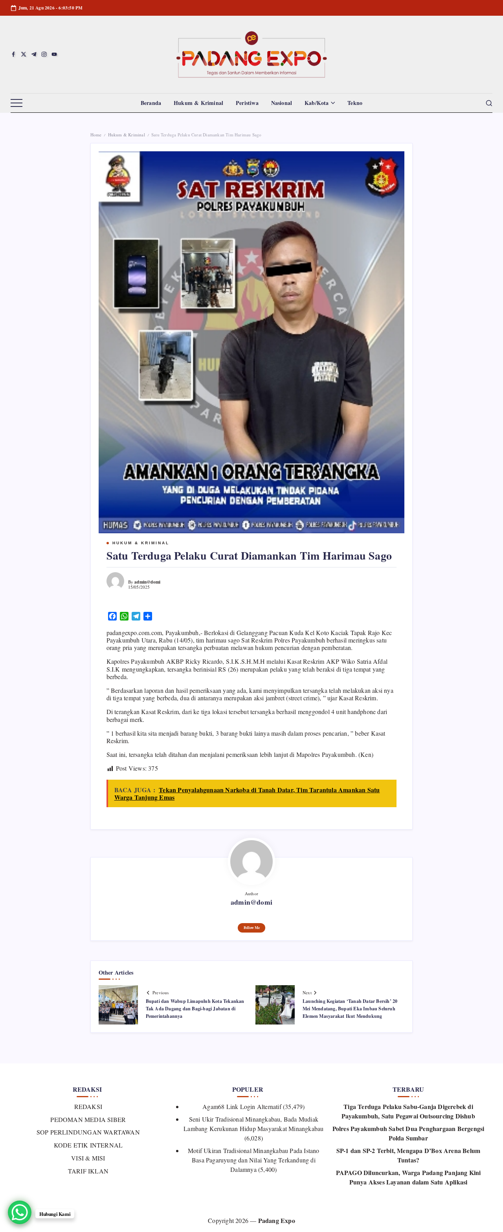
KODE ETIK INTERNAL (88, 1145)
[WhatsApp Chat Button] (19, 1212)
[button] (16, 103)
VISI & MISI (88, 1158)
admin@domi (147, 581)
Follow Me (252, 927)
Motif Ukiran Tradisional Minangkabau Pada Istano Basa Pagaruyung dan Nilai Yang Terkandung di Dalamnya (253, 1159)
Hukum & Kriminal (126, 135)
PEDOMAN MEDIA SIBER (88, 1119)
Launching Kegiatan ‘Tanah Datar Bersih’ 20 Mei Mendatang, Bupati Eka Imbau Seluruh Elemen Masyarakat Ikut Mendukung (350, 1008)
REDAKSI (88, 1106)
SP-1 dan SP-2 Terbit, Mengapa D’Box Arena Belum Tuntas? (408, 1155)
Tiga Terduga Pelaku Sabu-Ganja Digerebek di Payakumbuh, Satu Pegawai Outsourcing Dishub (408, 1111)
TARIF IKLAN (88, 1171)
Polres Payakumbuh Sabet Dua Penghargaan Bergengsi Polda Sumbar (408, 1133)
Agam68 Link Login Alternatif (241, 1106)
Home (96, 135)
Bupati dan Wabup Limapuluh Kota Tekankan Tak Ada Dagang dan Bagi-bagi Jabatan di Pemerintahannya (195, 1008)
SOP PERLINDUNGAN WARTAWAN (88, 1132)
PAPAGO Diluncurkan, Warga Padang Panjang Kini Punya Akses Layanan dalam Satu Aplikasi (408, 1177)
